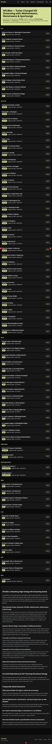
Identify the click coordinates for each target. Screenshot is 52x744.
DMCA (49, 739)
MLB (27, 2)
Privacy (45, 739)
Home (36, 739)
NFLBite (3, 2)
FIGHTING (32, 2)
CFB (50, 2)
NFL (18, 2)
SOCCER (23, 2)
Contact (40, 739)
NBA (47, 2)
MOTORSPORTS (40, 2)
